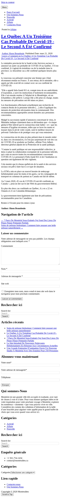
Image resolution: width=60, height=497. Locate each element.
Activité (10, 20)
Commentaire (7, 246)
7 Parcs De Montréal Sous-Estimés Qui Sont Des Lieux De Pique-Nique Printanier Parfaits (33, 339)
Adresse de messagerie (12, 276)
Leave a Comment (29, 57)
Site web (5, 283)
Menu (4, 7)
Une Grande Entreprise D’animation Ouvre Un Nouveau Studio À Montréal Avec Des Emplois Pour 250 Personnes (32, 349)
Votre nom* (6, 362)
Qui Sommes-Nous (15, 15)
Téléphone (5, 377)
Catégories (5, 472)
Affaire (10, 22)
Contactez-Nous (14, 25)
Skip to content (7, 2)
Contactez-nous (13, 484)
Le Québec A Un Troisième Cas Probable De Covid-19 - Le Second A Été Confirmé (27, 41)
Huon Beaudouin (13, 53)
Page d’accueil (13, 12)
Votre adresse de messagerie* (14, 370)
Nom (4, 269)
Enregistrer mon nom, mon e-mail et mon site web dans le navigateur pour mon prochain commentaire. (28, 292)
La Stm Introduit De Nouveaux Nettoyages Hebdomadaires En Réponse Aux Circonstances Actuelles (32, 344)
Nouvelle (11, 17)
